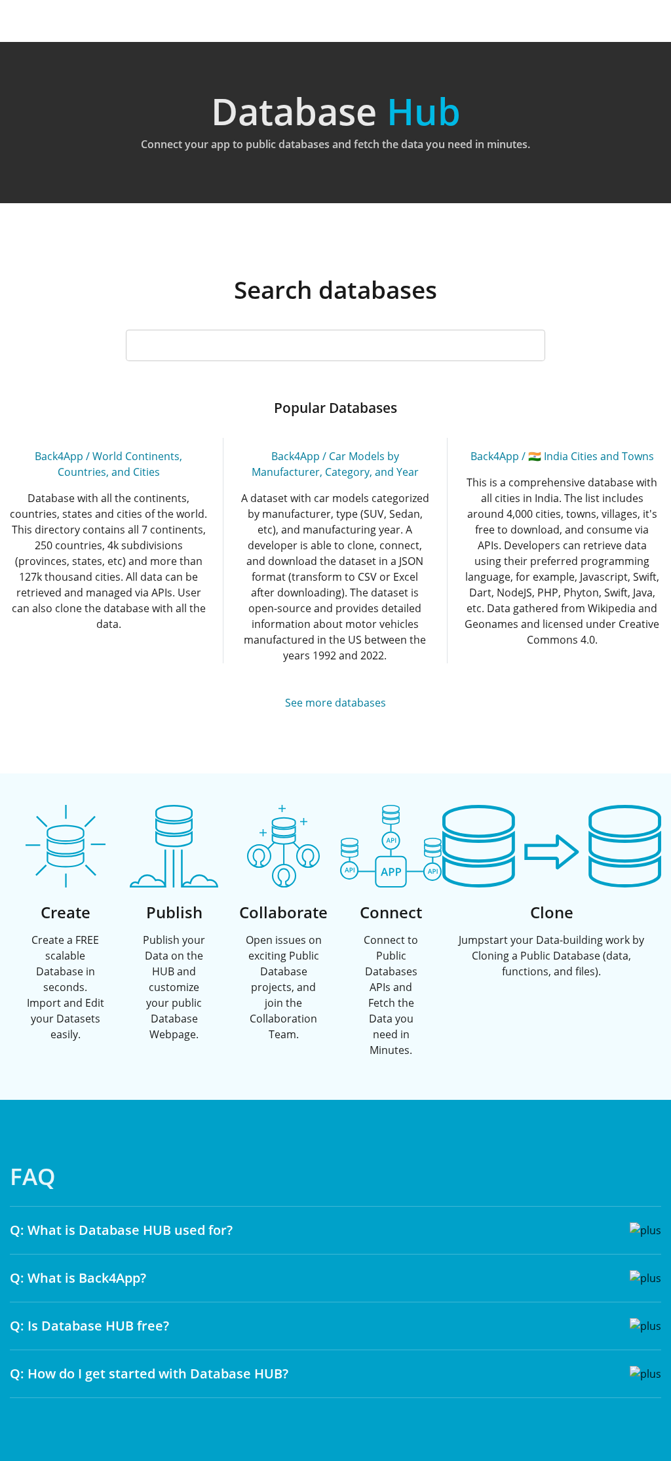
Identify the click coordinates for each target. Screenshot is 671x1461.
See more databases (335, 702)
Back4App (59, 456)
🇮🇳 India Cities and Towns (591, 456)
